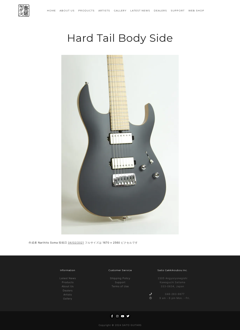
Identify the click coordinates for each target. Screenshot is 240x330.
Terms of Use (120, 286)
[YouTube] (122, 316)
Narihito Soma (48, 242)
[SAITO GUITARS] (24, 10)
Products (68, 282)
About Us (68, 286)
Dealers (68, 290)
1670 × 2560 (111, 242)
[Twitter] (128, 316)
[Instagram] (117, 316)
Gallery (67, 298)
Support (120, 282)
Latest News (68, 278)
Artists (67, 294)
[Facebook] (112, 316)
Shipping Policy (120, 278)
